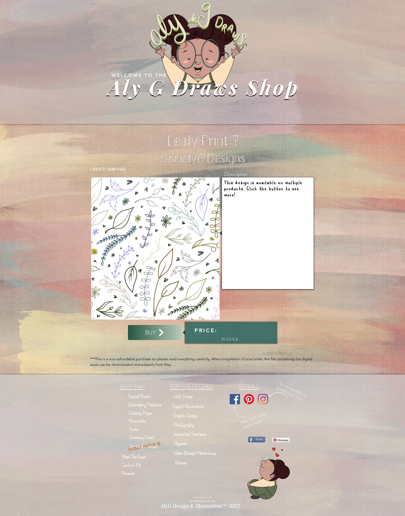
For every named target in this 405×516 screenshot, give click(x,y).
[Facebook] (235, 399)
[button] (138, 396)
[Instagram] (263, 399)
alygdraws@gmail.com (202, 501)
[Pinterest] (249, 399)
